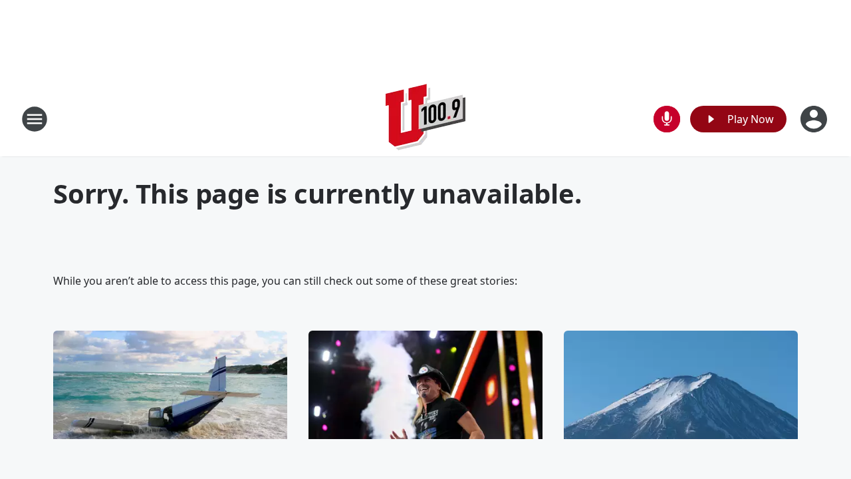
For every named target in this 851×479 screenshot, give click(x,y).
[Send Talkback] (667, 119)
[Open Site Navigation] (34, 119)
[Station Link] (425, 119)
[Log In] (815, 119)
